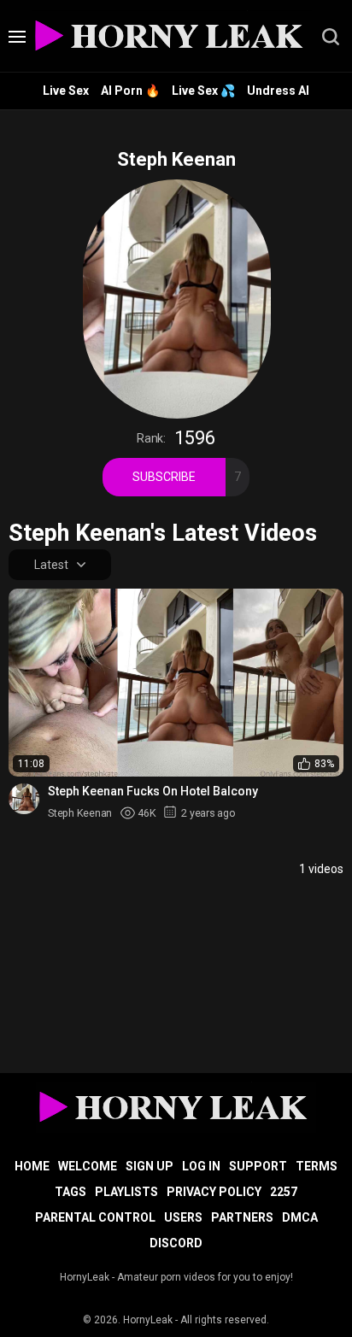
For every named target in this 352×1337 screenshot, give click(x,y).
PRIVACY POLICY (214, 1192)
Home (32, 1166)
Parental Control (95, 1217)
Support (258, 1166)
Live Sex (66, 90)
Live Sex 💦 (203, 90)
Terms (316, 1166)
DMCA (300, 1217)
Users (183, 1217)
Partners (242, 1217)
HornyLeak (148, 1320)
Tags (70, 1192)
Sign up (149, 1166)
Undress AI (278, 90)
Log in (201, 1166)
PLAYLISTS (126, 1192)
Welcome (87, 1166)
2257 (283, 1192)
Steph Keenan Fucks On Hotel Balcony (153, 791)
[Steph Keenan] (24, 798)
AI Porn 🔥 (130, 90)
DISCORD (176, 1243)
